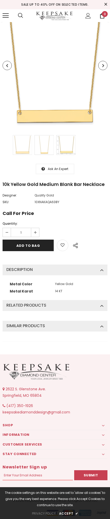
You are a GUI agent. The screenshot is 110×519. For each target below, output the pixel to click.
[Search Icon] (20, 15)
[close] (105, 4)
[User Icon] (88, 15)
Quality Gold (44, 195)
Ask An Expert (58, 169)
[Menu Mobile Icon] (6, 16)
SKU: (6, 202)
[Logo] (55, 15)
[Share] (74, 245)
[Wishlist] (62, 245)
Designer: (10, 195)
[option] (55, 74)
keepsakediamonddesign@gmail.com (36, 412)
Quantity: (10, 223)
